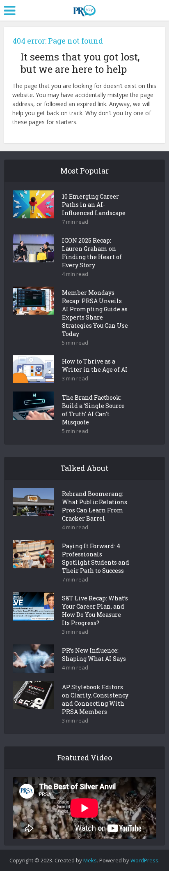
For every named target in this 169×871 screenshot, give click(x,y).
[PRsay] (84, 9)
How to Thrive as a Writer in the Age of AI (95, 365)
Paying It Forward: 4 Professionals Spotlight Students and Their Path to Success (95, 558)
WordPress (144, 860)
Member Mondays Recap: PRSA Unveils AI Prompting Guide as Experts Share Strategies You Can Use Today (95, 313)
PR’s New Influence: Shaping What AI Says (94, 654)
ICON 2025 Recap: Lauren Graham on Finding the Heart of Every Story (92, 252)
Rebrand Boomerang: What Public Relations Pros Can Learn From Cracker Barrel (94, 506)
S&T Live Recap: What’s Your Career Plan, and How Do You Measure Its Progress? (95, 610)
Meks (90, 860)
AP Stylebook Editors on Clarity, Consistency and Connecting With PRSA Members (95, 699)
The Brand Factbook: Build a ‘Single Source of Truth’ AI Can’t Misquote (93, 410)
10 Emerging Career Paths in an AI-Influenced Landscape (94, 204)
